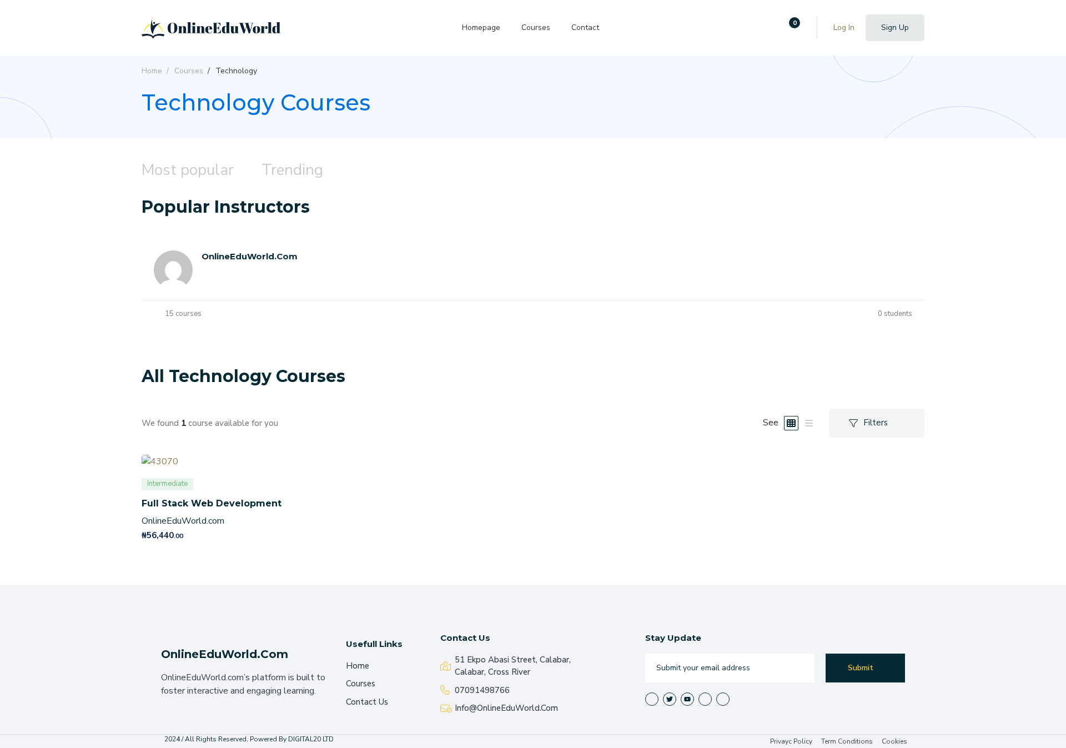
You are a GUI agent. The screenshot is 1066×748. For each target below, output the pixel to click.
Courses (188, 71)
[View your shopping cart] (791, 27)
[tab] (188, 171)
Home (152, 71)
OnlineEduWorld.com (183, 521)
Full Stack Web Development (211, 503)
